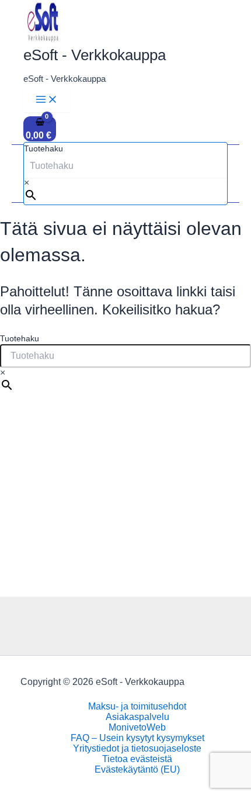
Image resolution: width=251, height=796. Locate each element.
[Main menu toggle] (46, 100)
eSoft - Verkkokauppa (94, 55)
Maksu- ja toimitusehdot (137, 706)
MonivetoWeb (137, 727)
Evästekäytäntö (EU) (137, 769)
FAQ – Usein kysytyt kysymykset (137, 738)
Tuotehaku (43, 148)
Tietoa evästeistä (137, 759)
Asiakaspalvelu (137, 717)
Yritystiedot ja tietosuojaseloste (137, 748)
